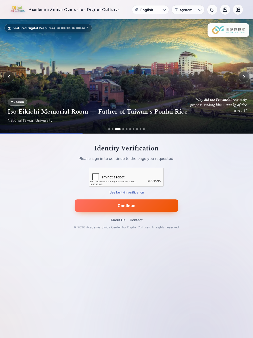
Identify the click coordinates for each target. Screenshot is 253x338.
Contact (136, 220)
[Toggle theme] (212, 9)
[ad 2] (112, 129)
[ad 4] (123, 129)
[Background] (225, 9)
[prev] (8, 76)
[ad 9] (140, 129)
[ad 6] (130, 129)
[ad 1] (109, 129)
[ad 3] (118, 129)
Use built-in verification (126, 192)
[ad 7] (133, 129)
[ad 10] (144, 129)
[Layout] (238, 9)
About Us (117, 220)
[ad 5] (126, 129)
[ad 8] (137, 129)
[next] (244, 76)
